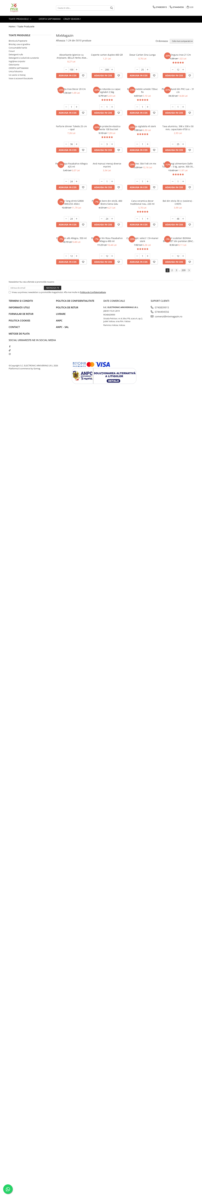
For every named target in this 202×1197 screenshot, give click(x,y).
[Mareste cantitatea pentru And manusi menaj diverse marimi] (112, 181)
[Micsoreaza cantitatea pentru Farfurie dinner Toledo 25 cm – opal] (66, 144)
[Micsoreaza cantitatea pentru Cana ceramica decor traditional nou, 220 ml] (137, 218)
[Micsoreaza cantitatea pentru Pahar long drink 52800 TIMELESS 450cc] (66, 218)
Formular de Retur (21, 313)
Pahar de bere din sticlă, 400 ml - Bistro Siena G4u (107, 202)
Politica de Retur (67, 307)
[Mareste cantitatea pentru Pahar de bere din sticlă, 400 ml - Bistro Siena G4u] (112, 218)
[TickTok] (10, 350)
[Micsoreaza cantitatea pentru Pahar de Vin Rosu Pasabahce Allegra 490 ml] (101, 256)
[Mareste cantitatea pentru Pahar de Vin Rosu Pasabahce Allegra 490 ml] (112, 256)
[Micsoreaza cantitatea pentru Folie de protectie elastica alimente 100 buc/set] (101, 144)
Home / (13, 26)
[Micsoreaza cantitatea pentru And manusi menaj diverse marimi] (101, 181)
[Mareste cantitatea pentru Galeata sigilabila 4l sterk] (147, 144)
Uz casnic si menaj (17, 74)
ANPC (59, 320)
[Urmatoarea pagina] (189, 270)
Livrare (60, 313)
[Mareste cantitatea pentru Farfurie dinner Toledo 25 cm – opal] (76, 144)
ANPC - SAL (62, 327)
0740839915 (161, 307)
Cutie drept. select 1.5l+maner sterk (142, 240)
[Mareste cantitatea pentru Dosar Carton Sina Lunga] (147, 69)
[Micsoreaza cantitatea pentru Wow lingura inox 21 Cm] (172, 69)
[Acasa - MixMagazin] (24, 7)
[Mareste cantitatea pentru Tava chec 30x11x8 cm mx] (147, 181)
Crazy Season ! (72, 18)
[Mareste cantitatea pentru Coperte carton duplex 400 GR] (112, 69)
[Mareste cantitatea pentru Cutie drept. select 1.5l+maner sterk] (147, 256)
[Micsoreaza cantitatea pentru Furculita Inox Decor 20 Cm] (66, 106)
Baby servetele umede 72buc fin (142, 91)
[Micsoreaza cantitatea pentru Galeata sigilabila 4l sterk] (137, 144)
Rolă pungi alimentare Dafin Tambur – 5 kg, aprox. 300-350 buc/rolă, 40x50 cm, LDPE (178, 165)
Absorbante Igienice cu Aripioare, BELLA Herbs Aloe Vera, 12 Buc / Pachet (71, 56)
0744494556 (161, 311)
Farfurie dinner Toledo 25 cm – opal (71, 128)
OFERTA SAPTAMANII (49, 18)
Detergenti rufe (16, 54)
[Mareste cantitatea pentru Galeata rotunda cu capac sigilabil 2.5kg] (112, 106)
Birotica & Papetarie (18, 40)
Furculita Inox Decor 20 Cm (71, 89)
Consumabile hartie (18, 47)
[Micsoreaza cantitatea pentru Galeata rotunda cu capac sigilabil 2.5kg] (101, 106)
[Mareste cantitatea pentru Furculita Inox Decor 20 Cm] (76, 106)
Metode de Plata (19, 333)
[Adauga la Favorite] (83, 75)
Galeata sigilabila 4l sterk (142, 126)
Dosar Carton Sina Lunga (142, 54)
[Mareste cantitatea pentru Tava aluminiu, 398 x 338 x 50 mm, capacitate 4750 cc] (183, 144)
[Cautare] (111, 8)
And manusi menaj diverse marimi (107, 165)
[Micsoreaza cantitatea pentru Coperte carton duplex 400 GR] (101, 69)
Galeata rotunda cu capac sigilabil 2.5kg (107, 91)
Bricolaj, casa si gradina (19, 44)
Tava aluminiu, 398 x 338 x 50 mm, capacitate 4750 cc (177, 128)
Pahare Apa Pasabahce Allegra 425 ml (71, 165)
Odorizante (14, 64)
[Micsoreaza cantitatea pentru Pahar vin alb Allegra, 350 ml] (66, 256)
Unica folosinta (16, 71)
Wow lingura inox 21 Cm (178, 54)
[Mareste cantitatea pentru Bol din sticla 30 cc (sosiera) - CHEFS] (183, 218)
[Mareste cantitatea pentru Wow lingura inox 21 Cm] (183, 69)
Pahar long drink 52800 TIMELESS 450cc (71, 202)
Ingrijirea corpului (17, 61)
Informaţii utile (19, 307)
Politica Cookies (19, 320)
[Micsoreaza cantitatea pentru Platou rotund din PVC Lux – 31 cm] (172, 106)
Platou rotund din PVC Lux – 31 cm (178, 91)
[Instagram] (10, 354)
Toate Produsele (19, 18)
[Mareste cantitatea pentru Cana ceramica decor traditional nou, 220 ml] (147, 218)
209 (183, 270)
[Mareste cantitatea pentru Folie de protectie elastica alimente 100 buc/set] (112, 144)
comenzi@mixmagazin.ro (168, 316)
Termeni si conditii (21, 300)
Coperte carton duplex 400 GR (107, 54)
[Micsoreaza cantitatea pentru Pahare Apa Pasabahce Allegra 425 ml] (66, 181)
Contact (14, 327)
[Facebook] (10, 346)
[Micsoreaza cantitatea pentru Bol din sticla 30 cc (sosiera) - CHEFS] (172, 218)
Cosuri (12, 51)
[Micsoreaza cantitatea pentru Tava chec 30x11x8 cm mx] (137, 181)
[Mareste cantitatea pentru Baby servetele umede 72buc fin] (147, 106)
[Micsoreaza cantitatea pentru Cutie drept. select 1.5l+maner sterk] (137, 256)
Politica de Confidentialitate (93, 292)
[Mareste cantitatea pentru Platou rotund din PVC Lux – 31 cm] (183, 106)
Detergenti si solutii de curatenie (24, 57)
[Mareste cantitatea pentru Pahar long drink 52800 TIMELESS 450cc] (76, 218)
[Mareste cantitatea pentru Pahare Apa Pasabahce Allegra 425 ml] (76, 181)
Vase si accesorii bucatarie (21, 78)
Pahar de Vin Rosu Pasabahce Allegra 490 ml (107, 240)
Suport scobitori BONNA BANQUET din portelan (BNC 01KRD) (178, 240)
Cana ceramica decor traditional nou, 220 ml (142, 202)
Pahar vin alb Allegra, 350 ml (71, 238)
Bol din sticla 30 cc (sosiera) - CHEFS (178, 202)
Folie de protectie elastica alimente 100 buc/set (106, 128)
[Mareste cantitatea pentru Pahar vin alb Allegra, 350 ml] (76, 256)
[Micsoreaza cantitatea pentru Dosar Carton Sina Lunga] (137, 69)
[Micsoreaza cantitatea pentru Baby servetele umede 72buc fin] (137, 106)
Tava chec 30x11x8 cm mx (142, 163)
